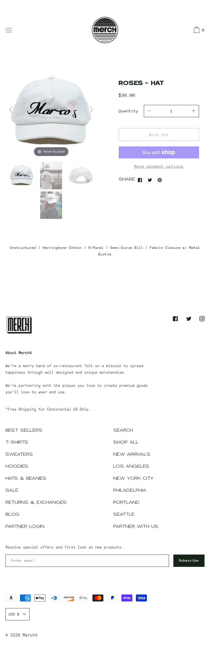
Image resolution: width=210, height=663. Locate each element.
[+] (193, 111)
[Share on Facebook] (140, 180)
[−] (149, 111)
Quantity (128, 110)
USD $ (13, 614)
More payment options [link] (158, 166)
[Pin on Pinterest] (160, 180)
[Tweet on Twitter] (150, 180)
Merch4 (30, 635)
